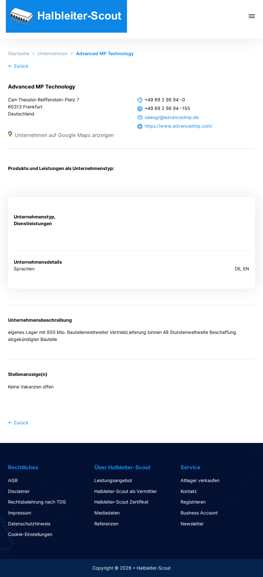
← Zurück (18, 66)
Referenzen (106, 523)
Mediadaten (107, 512)
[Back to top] (240, 557)
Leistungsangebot (113, 480)
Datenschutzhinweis (29, 523)
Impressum (19, 512)
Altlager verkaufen (200, 480)
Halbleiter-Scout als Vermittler (125, 491)
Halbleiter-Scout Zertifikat (121, 502)
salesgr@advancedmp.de (172, 117)
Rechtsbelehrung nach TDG (37, 502)
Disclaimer (19, 491)
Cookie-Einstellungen (30, 534)
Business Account (199, 512)
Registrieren (193, 502)
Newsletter (192, 523)
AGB (13, 480)
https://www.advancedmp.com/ (178, 126)
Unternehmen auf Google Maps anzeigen (64, 135)
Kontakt (189, 491)
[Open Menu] (256, 16)
